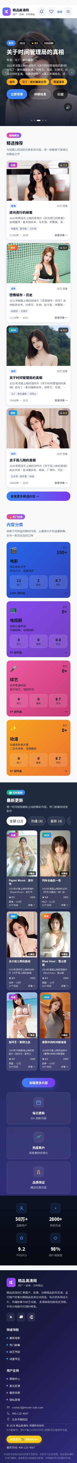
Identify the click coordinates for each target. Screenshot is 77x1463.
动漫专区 (14, 1359)
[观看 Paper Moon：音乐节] (22, 853)
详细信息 (40, 94)
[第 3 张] (37, 120)
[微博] (21, 1317)
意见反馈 (14, 1386)
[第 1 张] (31, 120)
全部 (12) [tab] (16, 820)
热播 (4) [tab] (37, 820)
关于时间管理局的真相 (25, 377)
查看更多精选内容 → (25, 496)
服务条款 (14, 1393)
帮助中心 (14, 1379)
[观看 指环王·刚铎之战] (22, 1015)
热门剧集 (14, 1345)
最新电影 (14, 1338)
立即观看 (17, 94)
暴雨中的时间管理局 (54, 1042)
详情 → (31, 905)
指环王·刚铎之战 (19, 1042)
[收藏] (51, 11)
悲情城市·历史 (20, 294)
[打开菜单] (68, 11)
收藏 (60, 94)
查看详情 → (61, 235)
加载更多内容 (38, 1083)
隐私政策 (14, 1400)
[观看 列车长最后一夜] (55, 853)
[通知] (41, 11)
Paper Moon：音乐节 (21, 882)
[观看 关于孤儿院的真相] (22, 934)
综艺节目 (14, 1352)
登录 (59, 12)
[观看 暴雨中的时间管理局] (55, 1015)
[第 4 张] (41, 120)
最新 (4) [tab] (56, 820)
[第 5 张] (45, 120)
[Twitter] (11, 1317)
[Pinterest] (31, 1317)
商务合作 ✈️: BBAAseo (24, 1439)
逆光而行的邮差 (20, 212)
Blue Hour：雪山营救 (54, 963)
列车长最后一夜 (51, 880)
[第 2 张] (34, 120)
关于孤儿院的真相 (22, 460)
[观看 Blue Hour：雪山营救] (55, 934)
